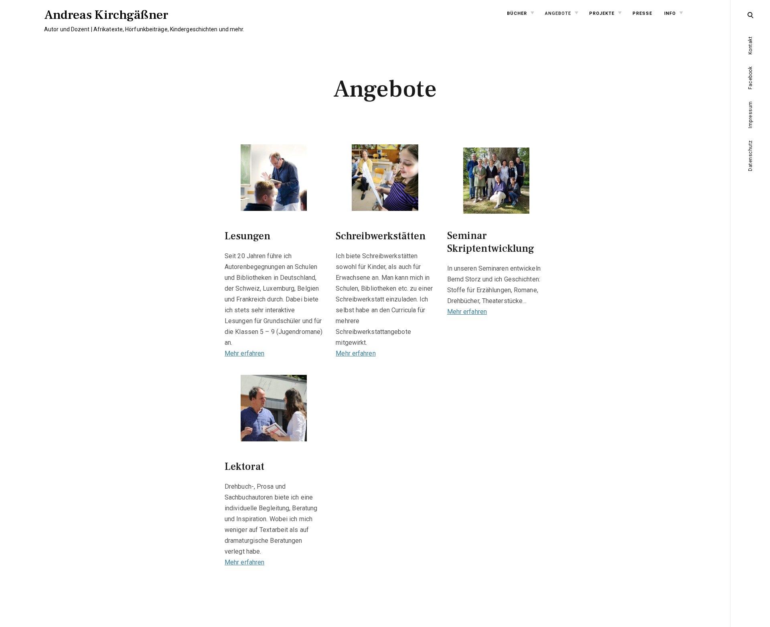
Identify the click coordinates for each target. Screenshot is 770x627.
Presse (642, 13)
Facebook (750, 78)
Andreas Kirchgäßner (106, 14)
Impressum (750, 114)
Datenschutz (750, 155)
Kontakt (750, 45)
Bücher (517, 13)
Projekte (601, 13)
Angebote (558, 13)
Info (670, 13)
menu (751, 14)
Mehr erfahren (244, 353)
